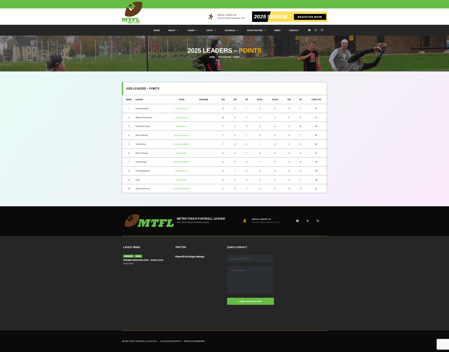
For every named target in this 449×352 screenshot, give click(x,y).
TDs (223, 99)
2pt (235, 99)
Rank (128, 99)
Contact (294, 30)
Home (156, 30)
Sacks (275, 99)
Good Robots (181, 171)
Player (139, 99)
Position (203, 99)
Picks (259, 99)
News (277, 30)
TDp (289, 99)
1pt (246, 99)
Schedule (230, 30)
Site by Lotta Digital (194, 341)
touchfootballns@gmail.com (231, 18)
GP (300, 99)
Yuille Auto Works (181, 144)
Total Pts (316, 99)
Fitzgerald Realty (181, 188)
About (172, 30)
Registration (255, 30)
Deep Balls (181, 153)
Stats (209, 30)
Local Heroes (181, 108)
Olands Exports (181, 135)
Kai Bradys (181, 126)
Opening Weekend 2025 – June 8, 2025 (143, 260)
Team (181, 99)
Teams (191, 30)
